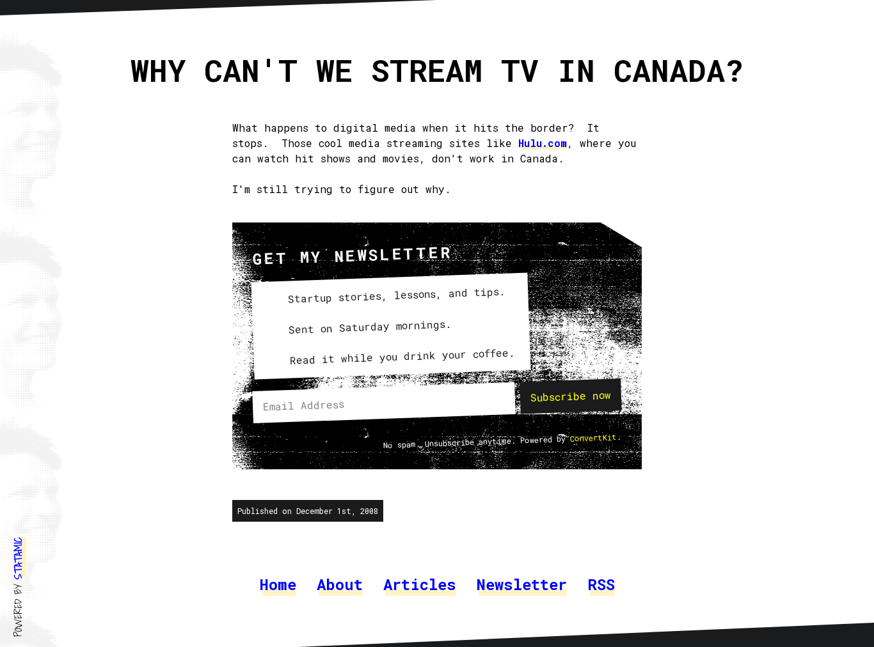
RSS (601, 584)
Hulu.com (542, 143)
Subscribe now (571, 396)
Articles (419, 584)
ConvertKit (593, 438)
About (340, 584)
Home (278, 584)
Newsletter (522, 584)
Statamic (18, 558)
